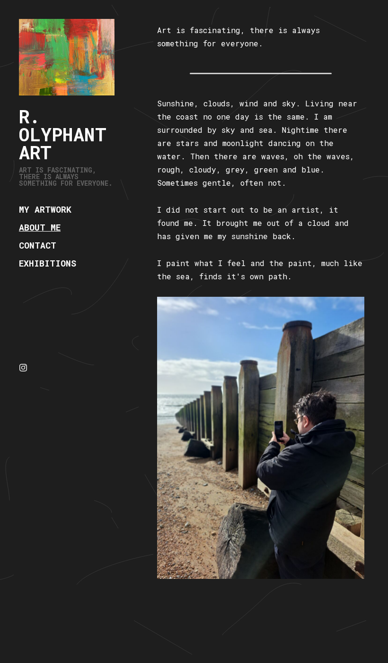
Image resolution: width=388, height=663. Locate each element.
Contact (37, 245)
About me (40, 227)
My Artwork (45, 209)
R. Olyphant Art (62, 134)
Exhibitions (47, 263)
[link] (67, 57)
